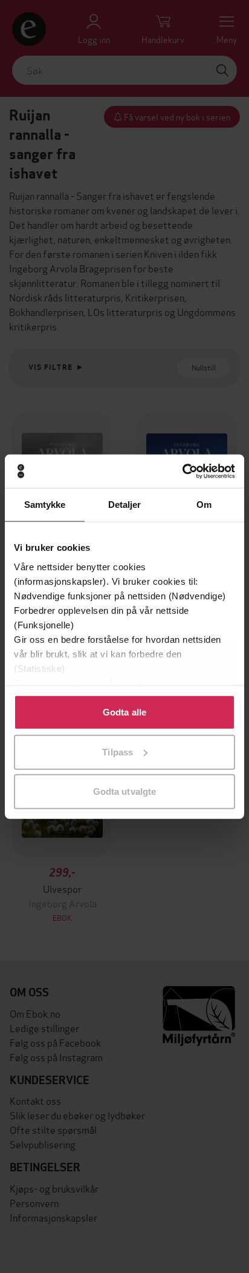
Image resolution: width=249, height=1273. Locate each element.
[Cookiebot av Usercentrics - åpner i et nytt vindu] (182, 471)
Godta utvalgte (124, 791)
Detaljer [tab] (124, 504)
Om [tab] (204, 504)
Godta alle (124, 712)
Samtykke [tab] (45, 504)
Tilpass (117, 751)
